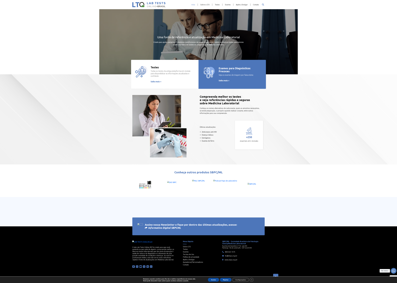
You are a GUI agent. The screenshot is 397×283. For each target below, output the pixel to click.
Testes (217, 5)
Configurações (240, 280)
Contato (256, 5)
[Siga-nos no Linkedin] (147, 266)
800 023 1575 (230, 252)
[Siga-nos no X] (144, 266)
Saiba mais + (156, 82)
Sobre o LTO (205, 5)
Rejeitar (225, 280)
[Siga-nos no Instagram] (137, 266)
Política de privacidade (191, 257)
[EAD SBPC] (172, 185)
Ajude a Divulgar (242, 5)
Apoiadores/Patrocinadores (193, 262)
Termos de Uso (188, 254)
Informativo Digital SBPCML (164, 227)
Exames (228, 5)
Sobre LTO (187, 247)
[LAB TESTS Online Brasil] (148, 4)
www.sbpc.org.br (230, 260)
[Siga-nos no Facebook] (133, 266)
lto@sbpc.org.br (231, 256)
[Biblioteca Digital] (145, 185)
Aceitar (213, 280)
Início (193, 5)
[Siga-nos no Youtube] (140, 266)
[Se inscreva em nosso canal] (151, 266)
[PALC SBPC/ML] (198, 185)
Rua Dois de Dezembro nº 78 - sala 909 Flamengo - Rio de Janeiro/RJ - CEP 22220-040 (237, 247)
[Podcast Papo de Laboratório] (225, 185)
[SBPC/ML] (252, 185)
